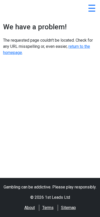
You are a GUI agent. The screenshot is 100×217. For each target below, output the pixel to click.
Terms (48, 207)
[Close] (92, 9)
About (29, 207)
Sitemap (68, 207)
